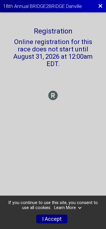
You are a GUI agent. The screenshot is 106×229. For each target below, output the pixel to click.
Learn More (65, 207)
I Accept (52, 219)
